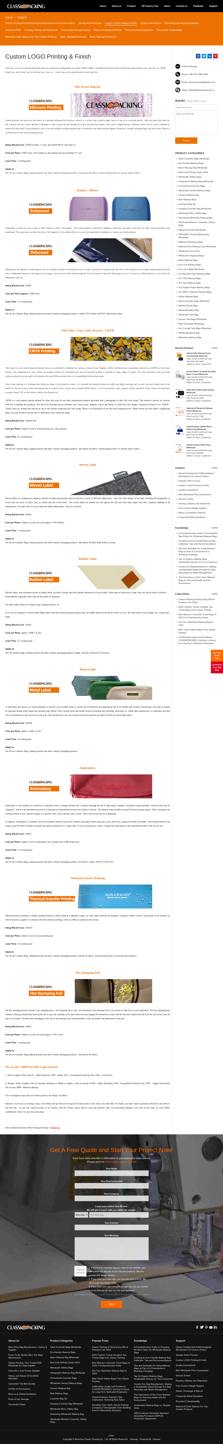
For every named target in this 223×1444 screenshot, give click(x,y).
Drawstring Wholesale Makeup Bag (195, 217)
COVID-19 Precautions (19, 1389)
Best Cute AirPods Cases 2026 (193, 172)
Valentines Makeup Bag (190, 337)
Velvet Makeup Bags (188, 296)
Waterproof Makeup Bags (191, 242)
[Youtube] (211, 1327)
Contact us (182, 6)
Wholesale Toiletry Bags (190, 177)
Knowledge (140, 1340)
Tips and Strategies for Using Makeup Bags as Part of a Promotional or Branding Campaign (197, 551)
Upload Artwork (80, 1271)
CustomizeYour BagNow (217, 667)
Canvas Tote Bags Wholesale (193, 319)
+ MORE (214, 348)
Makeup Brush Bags (188, 305)
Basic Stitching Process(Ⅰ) (73, 36)
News (167, 6)
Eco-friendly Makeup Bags (191, 163)
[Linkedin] (215, 1327)
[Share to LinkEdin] (209, 56)
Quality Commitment (150, 23)
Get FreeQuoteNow (217, 655)
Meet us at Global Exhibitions (22, 1394)
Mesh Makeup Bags (188, 260)
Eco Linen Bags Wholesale (191, 269)
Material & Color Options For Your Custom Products (31, 36)
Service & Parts (13, 30)
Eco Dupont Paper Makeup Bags (194, 287)
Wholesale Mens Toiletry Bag (192, 213)
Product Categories (61, 1340)
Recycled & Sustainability (169, 30)
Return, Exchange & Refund (108, 30)
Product (131, 6)
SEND (111, 1304)
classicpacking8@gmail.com (201, 82)
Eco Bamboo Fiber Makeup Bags (194, 274)
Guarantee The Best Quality (21, 1383)
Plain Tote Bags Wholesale (191, 324)
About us (116, 6)
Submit (186, 140)
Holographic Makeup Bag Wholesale (196, 181)
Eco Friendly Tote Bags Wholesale (195, 328)
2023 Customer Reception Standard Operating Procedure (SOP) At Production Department (151, 1416)
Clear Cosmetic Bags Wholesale (194, 158)
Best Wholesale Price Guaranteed (181, 23)
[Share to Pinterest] (215, 56)
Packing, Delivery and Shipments (41, 30)
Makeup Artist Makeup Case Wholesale (197, 246)
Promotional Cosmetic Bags (192, 186)
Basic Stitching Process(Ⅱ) (103, 36)
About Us (13, 1340)
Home (103, 6)
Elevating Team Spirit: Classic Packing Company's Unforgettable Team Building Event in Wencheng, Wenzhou (111, 1408)
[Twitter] (201, 1327)
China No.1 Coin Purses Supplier (24, 1370)
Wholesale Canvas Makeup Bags (194, 190)
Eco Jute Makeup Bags (190, 283)
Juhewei (156, 1439)
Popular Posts (100, 1340)
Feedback (198, 6)
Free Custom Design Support (75, 30)
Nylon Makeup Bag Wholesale (193, 167)
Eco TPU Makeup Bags (190, 278)
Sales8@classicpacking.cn (201, 90)
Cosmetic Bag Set (187, 204)
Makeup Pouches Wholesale (192, 230)
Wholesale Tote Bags (189, 314)
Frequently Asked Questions (139, 30)
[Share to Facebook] (198, 56)
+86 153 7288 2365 (198, 74)
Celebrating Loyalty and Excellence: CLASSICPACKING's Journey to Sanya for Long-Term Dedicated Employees (197, 640)
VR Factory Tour (150, 6)
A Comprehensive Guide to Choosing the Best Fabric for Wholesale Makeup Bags (152, 1350)
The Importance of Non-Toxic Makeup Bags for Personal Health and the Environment (197, 580)
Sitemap (134, 1439)
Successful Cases (16, 1404)
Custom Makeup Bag (189, 195)
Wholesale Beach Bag (189, 333)
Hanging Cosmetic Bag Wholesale (195, 208)
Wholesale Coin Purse (189, 251)
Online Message (189, 66)
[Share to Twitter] (204, 56)
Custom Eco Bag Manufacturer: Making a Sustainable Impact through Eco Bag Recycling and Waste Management (197, 569)
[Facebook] (197, 1327)
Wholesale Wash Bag (189, 310)
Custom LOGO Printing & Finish (121, 23)
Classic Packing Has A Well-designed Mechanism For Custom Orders (40, 23)
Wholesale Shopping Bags (191, 255)
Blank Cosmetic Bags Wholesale (194, 301)
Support (213, 6)
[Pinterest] (206, 1327)
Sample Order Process (89, 23)
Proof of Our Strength (18, 1399)
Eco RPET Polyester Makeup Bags (195, 292)
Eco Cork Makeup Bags (190, 264)
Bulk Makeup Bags (187, 199)
